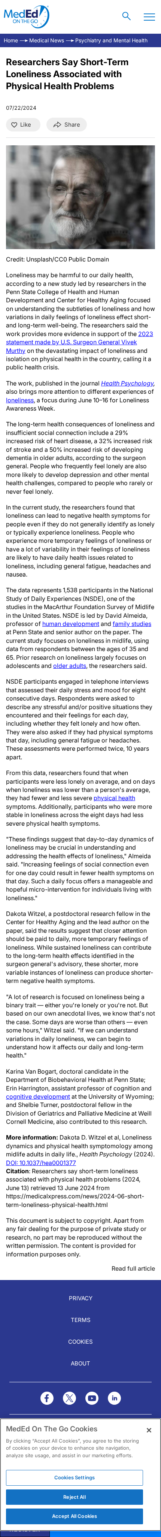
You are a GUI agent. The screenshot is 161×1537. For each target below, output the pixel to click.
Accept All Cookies (74, 1516)
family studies (132, 623)
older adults (69, 665)
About (80, 1363)
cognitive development (38, 1096)
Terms (81, 1319)
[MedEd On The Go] (26, 16)
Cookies (80, 1341)
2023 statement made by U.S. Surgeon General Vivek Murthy (79, 342)
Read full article (133, 1268)
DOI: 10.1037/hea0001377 (41, 1163)
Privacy (80, 1298)
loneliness (20, 400)
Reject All (74, 1497)
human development (70, 623)
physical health (114, 798)
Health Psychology (127, 383)
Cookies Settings (74, 1477)
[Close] (149, 1430)
